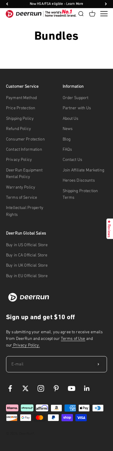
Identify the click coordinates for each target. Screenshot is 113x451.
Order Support (76, 97)
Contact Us (72, 159)
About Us (71, 118)
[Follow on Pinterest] (56, 388)
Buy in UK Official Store (27, 265)
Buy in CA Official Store (26, 255)
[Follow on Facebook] (10, 388)
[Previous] (7, 4)
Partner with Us (77, 107)
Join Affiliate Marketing (83, 170)
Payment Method (21, 97)
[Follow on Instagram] (41, 388)
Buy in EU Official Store (27, 275)
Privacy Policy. (25, 345)
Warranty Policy (20, 187)
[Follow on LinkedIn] (87, 388)
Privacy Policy (19, 159)
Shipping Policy (20, 118)
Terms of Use (73, 338)
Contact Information (24, 149)
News (68, 128)
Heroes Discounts (79, 180)
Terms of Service (21, 197)
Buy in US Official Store (27, 244)
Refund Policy (18, 128)
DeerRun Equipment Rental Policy (24, 173)
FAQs (67, 149)
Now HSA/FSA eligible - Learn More (56, 4)
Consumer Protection (25, 139)
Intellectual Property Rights (24, 211)
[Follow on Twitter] (25, 388)
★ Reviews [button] (109, 229)
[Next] (106, 4)
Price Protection (20, 107)
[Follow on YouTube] (71, 388)
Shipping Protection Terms (80, 194)
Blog (67, 139)
